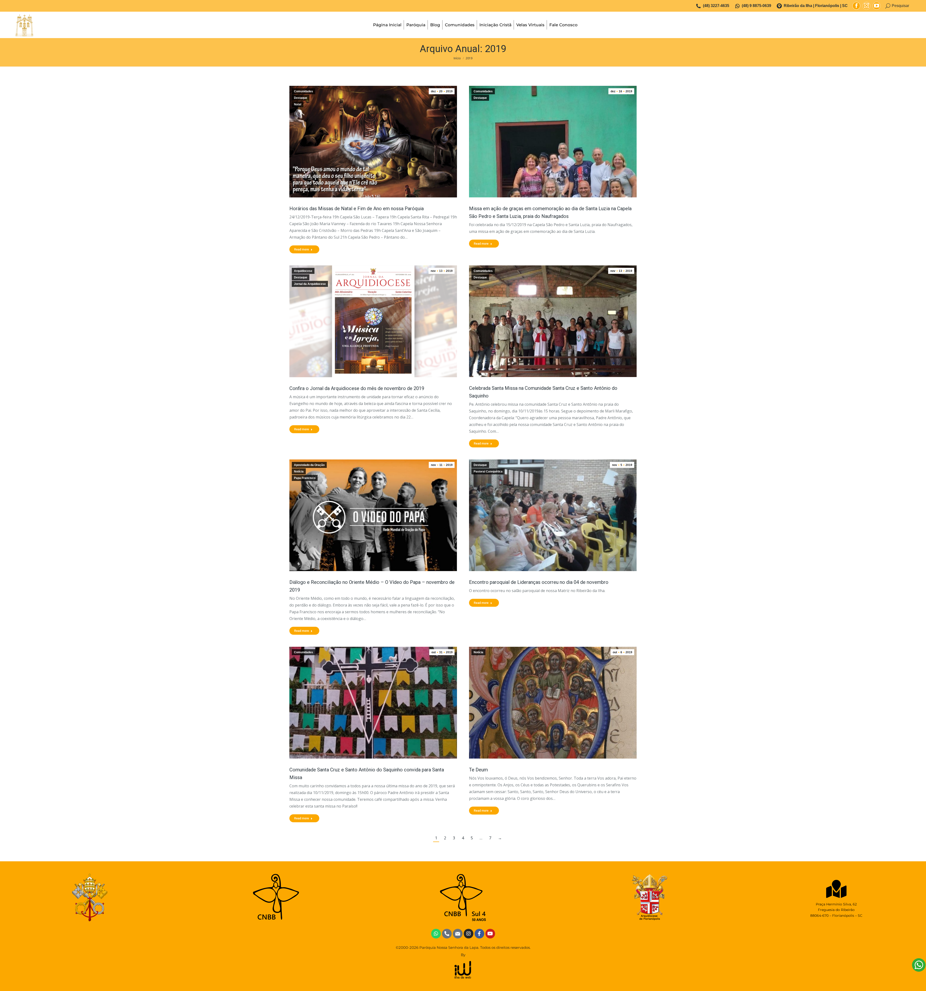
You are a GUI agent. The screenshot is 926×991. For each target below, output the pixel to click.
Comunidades (303, 91)
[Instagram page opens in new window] (866, 6)
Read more (301, 249)
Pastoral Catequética (488, 471)
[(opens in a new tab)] (373, 321)
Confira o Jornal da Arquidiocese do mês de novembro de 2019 (356, 388)
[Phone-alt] (447, 933)
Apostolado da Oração (309, 465)
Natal (297, 104)
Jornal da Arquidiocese (310, 284)
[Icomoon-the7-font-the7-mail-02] (458, 933)
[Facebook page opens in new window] (856, 6)
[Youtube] (490, 933)
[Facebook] (479, 933)
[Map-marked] (836, 889)
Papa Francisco (304, 478)
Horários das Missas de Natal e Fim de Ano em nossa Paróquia (356, 208)
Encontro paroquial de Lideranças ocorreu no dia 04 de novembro (538, 582)
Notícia (299, 471)
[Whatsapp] (436, 933)
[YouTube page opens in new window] (876, 6)
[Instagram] (468, 933)
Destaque (300, 98)
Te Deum (478, 770)
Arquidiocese (303, 271)
